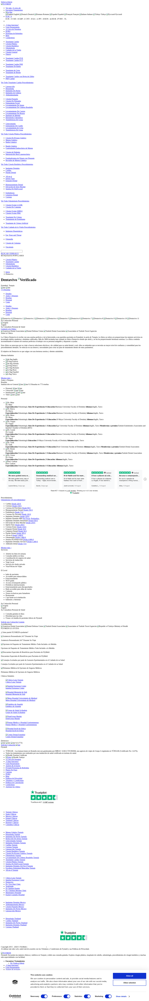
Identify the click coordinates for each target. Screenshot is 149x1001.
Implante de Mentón (13, 115)
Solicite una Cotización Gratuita (12, 622)
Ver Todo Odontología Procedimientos (15, 201)
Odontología (10, 48)
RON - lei (48, 19)
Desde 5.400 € (32, 542)
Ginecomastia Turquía (14, 841)
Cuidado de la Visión (13, 50)
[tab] (74, 500)
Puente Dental (11, 173)
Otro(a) (8, 54)
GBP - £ (22, 19)
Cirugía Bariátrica (12, 46)
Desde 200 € (19, 525)
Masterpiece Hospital (13, 893)
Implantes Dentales (13, 168)
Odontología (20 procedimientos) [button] (13, 500)
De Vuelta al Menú (17, 963)
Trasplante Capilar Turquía (15, 860)
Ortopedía (9, 239)
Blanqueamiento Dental (14, 185)
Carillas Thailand (12, 921)
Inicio (8, 272)
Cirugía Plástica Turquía (14, 862)
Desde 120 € (26, 514)
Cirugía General (11, 52)
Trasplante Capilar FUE (14, 58)
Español (60, 14)
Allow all (129, 976)
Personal (9, 300)
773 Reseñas (5, 290)
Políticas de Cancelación (15, 783)
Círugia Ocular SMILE (14, 211)
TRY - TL (63, 19)
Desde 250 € (28, 510)
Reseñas (9, 298)
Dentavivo (9, 882)
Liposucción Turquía (13, 849)
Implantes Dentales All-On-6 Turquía (19, 866)
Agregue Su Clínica (13, 787)
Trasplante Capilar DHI (14, 64)
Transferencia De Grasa (14, 120)
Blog (7, 36)
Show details (121, 996)
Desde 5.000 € (17, 535)
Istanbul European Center (15, 880)
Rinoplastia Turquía (13, 834)
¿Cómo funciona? (12, 25)
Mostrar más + (6, 378)
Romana (45, 14)
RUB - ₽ (55, 19)
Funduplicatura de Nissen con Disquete (20, 158)
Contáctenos (10, 38)
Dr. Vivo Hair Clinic (13, 884)
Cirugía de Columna (13, 243)
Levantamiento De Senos (15, 105)
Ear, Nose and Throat (13, 235)
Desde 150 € (17, 506)
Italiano (90, 14)
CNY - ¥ (29, 19)
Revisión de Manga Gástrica (16, 160)
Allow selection (129, 983)
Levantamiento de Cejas (14, 128)
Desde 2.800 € (20, 537)
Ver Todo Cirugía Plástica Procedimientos (16, 134)
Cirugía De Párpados (13, 101)
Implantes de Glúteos (13, 93)
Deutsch (30, 14)
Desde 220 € (16, 504)
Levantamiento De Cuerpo (15, 111)
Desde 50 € (22, 529)
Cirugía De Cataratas (13, 207)
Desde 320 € (24, 516)
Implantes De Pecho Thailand (16, 923)
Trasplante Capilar (12, 42)
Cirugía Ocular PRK (13, 213)
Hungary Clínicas (12, 823)
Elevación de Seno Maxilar (15, 187)
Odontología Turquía (13, 855)
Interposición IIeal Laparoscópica (18, 154)
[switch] (67, 996)
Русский (118, 14)
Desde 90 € (26, 508)
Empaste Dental (11, 181)
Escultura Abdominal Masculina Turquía (20, 868)
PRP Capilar (10, 79)
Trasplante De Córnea (14, 217)
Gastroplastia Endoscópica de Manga (19, 148)
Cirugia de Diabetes (13, 152)
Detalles (9, 294)
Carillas (8, 170)
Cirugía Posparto (12, 99)
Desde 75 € (19, 512)
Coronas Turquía (12, 847)
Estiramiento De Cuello (14, 126)
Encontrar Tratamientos (14, 10)
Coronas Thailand (12, 927)
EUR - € (9, 16)
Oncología (9, 247)
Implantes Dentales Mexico (16, 902)
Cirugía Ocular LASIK (14, 205)
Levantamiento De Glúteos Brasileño (19, 107)
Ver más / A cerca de (13, 8)
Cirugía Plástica (11, 44)
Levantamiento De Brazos (15, 113)
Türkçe (103, 14)
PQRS (8, 31)
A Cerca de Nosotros (13, 29)
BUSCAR (5, 253)
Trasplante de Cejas (13, 70)
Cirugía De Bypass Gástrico (16, 138)
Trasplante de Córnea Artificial (17, 223)
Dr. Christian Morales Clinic (16, 891)
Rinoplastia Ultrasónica (14, 118)
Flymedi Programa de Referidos (17, 768)
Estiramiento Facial (13, 103)
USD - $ (15, 19)
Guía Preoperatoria (12, 27)
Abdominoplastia (12, 95)
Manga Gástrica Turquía (14, 832)
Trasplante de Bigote (13, 72)
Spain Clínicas (11, 814)
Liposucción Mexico (13, 911)
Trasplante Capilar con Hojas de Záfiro (20, 76)
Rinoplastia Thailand (13, 919)
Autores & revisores (13, 766)
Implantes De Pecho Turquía (16, 837)
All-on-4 (9, 176)
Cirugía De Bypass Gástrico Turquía (19, 853)
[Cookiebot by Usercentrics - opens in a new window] (15, 996)
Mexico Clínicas (12, 816)
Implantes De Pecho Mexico (16, 909)
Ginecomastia (11, 124)
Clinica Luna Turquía (13, 878)
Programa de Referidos (14, 33)
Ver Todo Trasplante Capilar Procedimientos (17, 83)
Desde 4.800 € (28, 540)
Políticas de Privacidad (14, 778)
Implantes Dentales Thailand (16, 925)
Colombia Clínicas (12, 825)
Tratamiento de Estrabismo (15, 219)
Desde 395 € (21, 533)
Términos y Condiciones (15, 780)
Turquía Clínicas (12, 812)
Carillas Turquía (11, 845)
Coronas (9, 197)
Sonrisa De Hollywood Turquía (17, 864)
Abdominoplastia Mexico (15, 905)
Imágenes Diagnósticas (14, 231)
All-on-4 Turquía (12, 870)
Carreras (9, 772)
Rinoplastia (10, 89)
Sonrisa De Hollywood (14, 189)
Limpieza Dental (12, 195)
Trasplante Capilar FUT (14, 60)
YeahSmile (10, 886)
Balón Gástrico (11, 142)
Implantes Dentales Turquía (16, 843)
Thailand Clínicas (12, 820)
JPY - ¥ (41, 19)
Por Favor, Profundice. (31, 518)
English (16, 14)
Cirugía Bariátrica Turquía (15, 851)
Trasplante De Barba (13, 66)
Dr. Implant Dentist (13, 888)
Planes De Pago (11, 770)
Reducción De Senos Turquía (16, 839)
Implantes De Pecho (13, 91)
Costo (8, 302)
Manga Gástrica (11, 140)
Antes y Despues (12, 296)
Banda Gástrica (11, 146)
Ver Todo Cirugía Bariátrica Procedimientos (17, 164)
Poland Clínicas (11, 818)
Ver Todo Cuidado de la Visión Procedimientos (18, 227)
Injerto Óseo (10, 179)
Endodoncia (10, 193)
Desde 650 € (33, 521)
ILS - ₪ (35, 19)
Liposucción (10, 87)
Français (75, 14)
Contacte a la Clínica (8, 329)
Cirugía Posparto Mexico (15, 907)
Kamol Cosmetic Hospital (15, 895)
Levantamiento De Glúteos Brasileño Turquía (22, 858)
